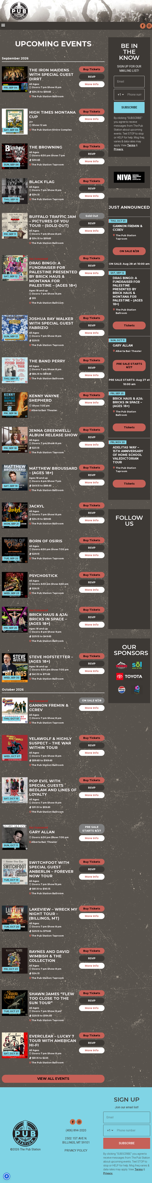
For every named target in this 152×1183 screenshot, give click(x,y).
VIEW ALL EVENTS (53, 1079)
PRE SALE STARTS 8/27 (91, 828)
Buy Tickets (91, 69)
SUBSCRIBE (129, 107)
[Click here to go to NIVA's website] (129, 177)
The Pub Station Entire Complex (51, 129)
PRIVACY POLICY (76, 1150)
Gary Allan (123, 345)
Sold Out (91, 216)
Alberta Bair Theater (44, 410)
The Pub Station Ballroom (47, 96)
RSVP (91, 76)
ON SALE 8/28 (91, 700)
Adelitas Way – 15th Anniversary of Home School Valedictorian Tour (128, 455)
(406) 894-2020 (76, 1130)
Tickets (129, 325)
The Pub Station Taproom (47, 164)
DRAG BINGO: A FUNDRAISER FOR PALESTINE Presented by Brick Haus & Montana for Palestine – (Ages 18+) (128, 291)
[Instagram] (149, 26)
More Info (92, 84)
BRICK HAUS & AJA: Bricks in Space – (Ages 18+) (128, 402)
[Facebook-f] (143, 26)
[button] (3, 25)
